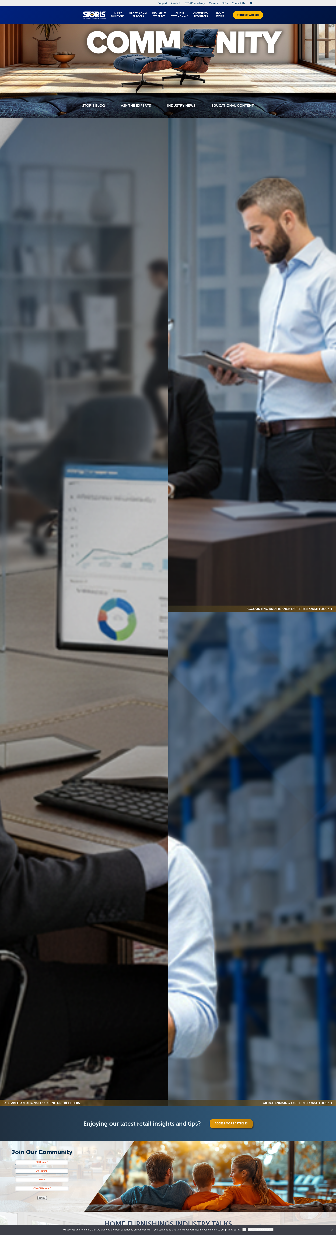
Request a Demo (248, 14)
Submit (42, 1198)
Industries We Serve (159, 15)
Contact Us (238, 3)
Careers (213, 3)
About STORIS (220, 15)
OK (244, 1229)
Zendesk (176, 3)
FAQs (225, 3)
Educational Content (232, 106)
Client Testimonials (179, 15)
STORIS (94, 15)
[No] (331, 1230)
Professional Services (138, 15)
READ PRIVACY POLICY (260, 1229)
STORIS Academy (195, 3)
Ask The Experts (136, 106)
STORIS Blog (93, 106)
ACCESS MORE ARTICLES (231, 1123)
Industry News (181, 106)
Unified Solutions (117, 15)
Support (162, 3)
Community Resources (200, 15)
